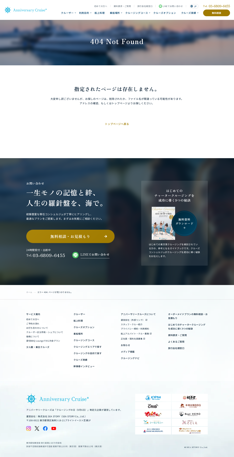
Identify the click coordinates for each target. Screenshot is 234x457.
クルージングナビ (130, 358)
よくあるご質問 (176, 341)
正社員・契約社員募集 (132, 338)
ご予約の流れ (32, 323)
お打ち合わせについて (37, 327)
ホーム (29, 292)
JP (193, 6)
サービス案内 (33, 314)
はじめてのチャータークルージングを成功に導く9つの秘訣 (187, 326)
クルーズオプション (164, 12)
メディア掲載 (128, 351)
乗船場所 (115, 12)
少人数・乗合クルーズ (38, 347)
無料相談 (216, 12)
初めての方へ (100, 6)
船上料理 (100, 12)
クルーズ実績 (188, 12)
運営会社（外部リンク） (133, 319)
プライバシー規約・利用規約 (135, 328)
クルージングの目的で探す (88, 353)
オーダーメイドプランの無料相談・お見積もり (188, 316)
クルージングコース (136, 12)
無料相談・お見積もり (70, 236)
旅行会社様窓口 (145, 6)
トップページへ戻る (117, 124)
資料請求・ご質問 (122, 6)
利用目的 (84, 12)
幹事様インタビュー (84, 366)
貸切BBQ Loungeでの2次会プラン (43, 340)
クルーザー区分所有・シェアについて (44, 332)
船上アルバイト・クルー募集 (135, 333)
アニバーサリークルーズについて (138, 314)
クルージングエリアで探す (88, 346)
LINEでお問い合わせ (173, 6)
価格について (32, 336)
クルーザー (67, 12)
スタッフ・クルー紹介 (132, 324)
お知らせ (125, 345)
